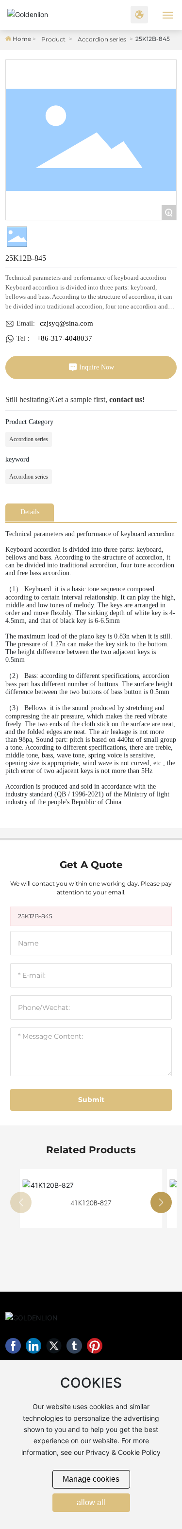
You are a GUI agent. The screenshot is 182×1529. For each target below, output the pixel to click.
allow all (91, 1502)
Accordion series (102, 39)
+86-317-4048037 (64, 338)
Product (53, 39)
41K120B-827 (91, 1202)
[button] (161, 1202)
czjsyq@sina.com (66, 323)
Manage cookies (91, 1479)
